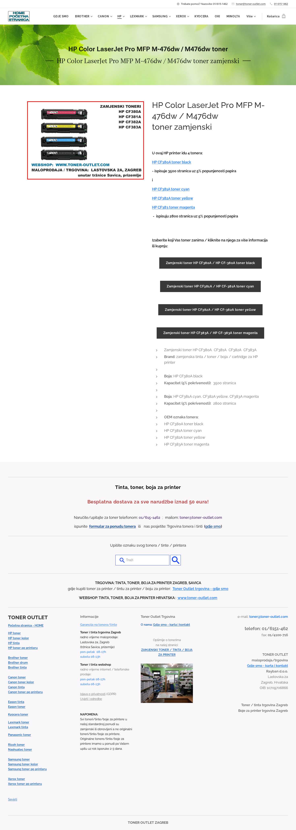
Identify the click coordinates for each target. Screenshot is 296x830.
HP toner (14, 633)
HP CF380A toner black (171, 162)
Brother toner (18, 658)
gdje (209, 526)
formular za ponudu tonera (112, 526)
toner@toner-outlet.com (251, 4)
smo (217, 526)
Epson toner (16, 707)
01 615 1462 (281, 4)
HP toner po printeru (23, 648)
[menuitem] (62, 16)
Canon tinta (16, 687)
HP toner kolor (18, 638)
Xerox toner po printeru (25, 784)
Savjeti (12, 799)
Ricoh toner (16, 744)
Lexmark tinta (18, 727)
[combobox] (142, 560)
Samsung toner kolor (23, 764)
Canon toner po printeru (25, 692)
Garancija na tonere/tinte (98, 624)
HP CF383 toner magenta (173, 207)
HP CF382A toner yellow (172, 198)
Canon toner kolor (21, 682)
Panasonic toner (19, 735)
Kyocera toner (18, 714)
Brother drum (18, 662)
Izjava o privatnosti (93, 694)
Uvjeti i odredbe (91, 699)
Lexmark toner (18, 722)
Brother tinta (17, 667)
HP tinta (14, 643)
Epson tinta (16, 702)
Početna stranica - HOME (25, 625)
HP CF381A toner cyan (170, 189)
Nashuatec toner (20, 749)
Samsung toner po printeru (27, 769)
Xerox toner (16, 779)
